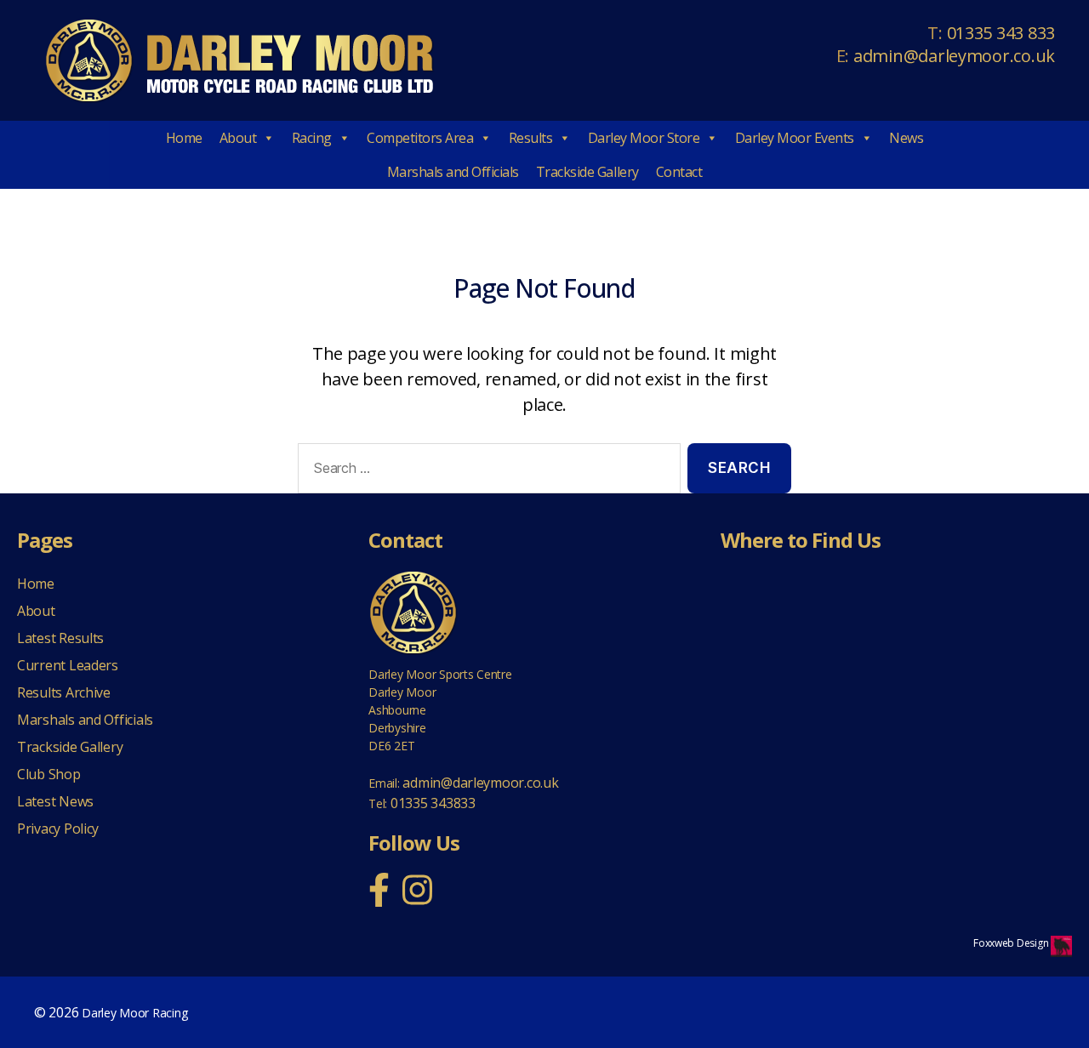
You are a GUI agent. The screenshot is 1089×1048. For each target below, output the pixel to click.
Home (184, 137)
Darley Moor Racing (134, 1013)
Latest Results (60, 638)
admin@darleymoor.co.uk (954, 55)
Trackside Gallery (587, 171)
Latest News (55, 801)
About (238, 137)
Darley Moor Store (644, 137)
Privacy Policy (58, 828)
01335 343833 (433, 803)
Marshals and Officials (453, 171)
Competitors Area (420, 137)
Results (531, 137)
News (906, 137)
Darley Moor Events (794, 137)
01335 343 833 (1001, 32)
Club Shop (49, 774)
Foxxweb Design (1012, 943)
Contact (679, 171)
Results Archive (64, 692)
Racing (312, 137)
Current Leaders (67, 665)
